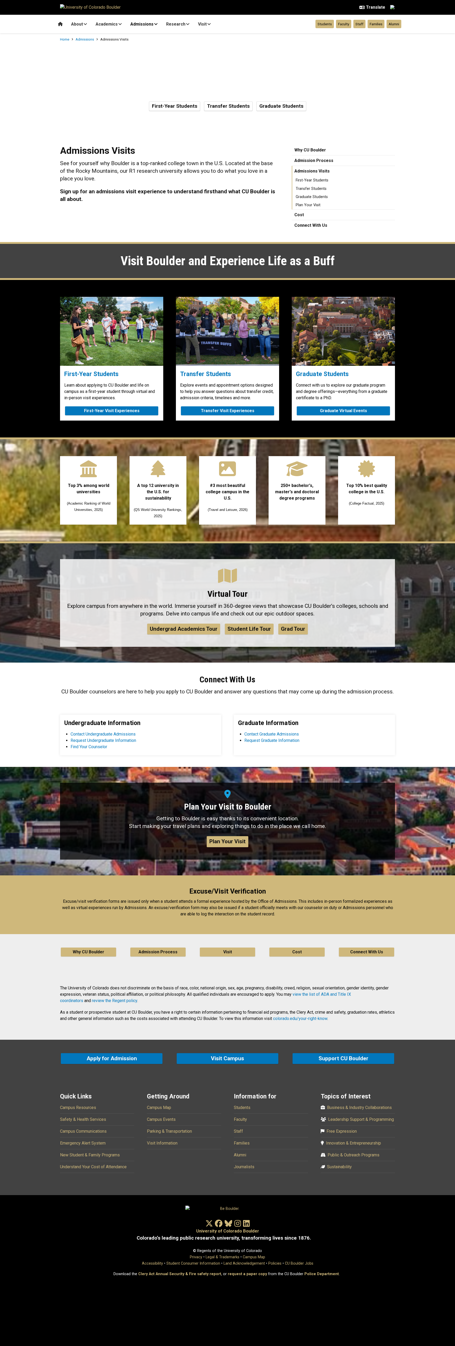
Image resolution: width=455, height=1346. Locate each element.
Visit (202, 24)
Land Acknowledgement (244, 1263)
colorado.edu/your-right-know (300, 1018)
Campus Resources (78, 1107)
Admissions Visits (312, 171)
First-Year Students (174, 106)
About (77, 24)
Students (325, 24)
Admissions (142, 24)
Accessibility (152, 1263)
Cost (299, 214)
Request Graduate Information (271, 740)
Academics (107, 24)
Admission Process (313, 160)
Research (175, 24)
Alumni (394, 24)
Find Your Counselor (89, 746)
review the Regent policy (114, 1000)
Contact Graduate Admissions (271, 734)
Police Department (321, 1274)
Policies (274, 1263)
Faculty (343, 24)
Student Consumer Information (193, 1263)
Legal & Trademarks (222, 1257)
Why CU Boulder (310, 149)
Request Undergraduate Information (103, 740)
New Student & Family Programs (90, 1154)
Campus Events (161, 1119)
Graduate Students (281, 106)
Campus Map (159, 1107)
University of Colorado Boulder (227, 1231)
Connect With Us (310, 225)
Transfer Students (228, 106)
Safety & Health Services (83, 1119)
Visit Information (162, 1143)
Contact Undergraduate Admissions (103, 734)
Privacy (196, 1257)
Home (64, 39)
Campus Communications (83, 1131)
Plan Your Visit (308, 205)
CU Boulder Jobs (299, 1263)
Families (376, 24)
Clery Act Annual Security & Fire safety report (179, 1274)
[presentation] (111, 331)
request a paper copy (247, 1274)
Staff (359, 24)
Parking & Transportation (169, 1131)
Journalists (244, 1166)
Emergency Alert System (83, 1143)
